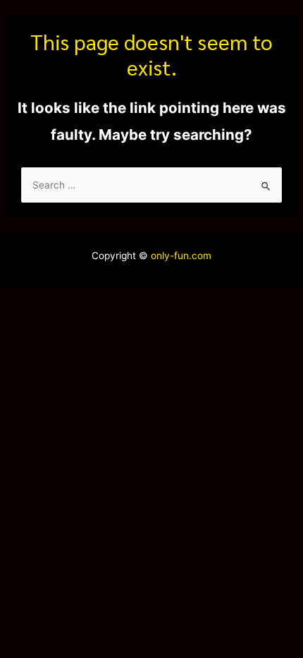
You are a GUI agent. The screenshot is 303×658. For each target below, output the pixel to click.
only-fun (168, 255)
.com (200, 255)
